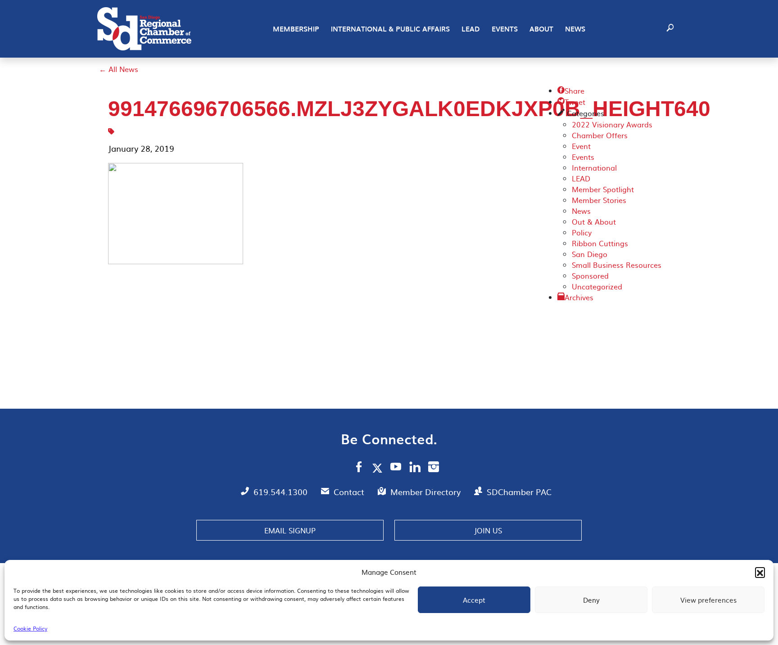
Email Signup (290, 530)
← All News (118, 68)
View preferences (708, 600)
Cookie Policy (30, 628)
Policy (582, 232)
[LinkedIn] (415, 468)
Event (581, 145)
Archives (579, 297)
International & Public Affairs (390, 29)
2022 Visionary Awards (612, 124)
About (541, 29)
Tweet (571, 101)
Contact (350, 492)
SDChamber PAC (519, 492)
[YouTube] (396, 468)
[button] (759, 572)
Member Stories (599, 199)
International (594, 167)
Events (505, 29)
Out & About (594, 221)
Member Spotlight (603, 189)
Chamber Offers (600, 135)
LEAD (470, 29)
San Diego (589, 253)
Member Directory (426, 492)
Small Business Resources (616, 264)
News (575, 29)
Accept (474, 600)
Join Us (488, 530)
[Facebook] (358, 468)
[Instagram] (433, 468)
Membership (296, 29)
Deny (591, 600)
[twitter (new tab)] (379, 468)
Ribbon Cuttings (600, 243)
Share (570, 90)
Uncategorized (597, 286)
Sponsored (590, 275)
